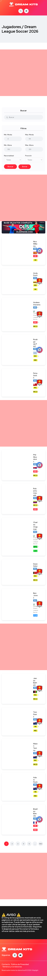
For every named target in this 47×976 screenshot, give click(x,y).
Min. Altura (8, 145)
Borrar (24, 166)
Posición (28, 156)
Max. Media (29, 135)
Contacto (6, 964)
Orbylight (34, 970)
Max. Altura (29, 145)
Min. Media (8, 135)
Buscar (10, 166)
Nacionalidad (9, 156)
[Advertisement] (23, 72)
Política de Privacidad (20, 964)
